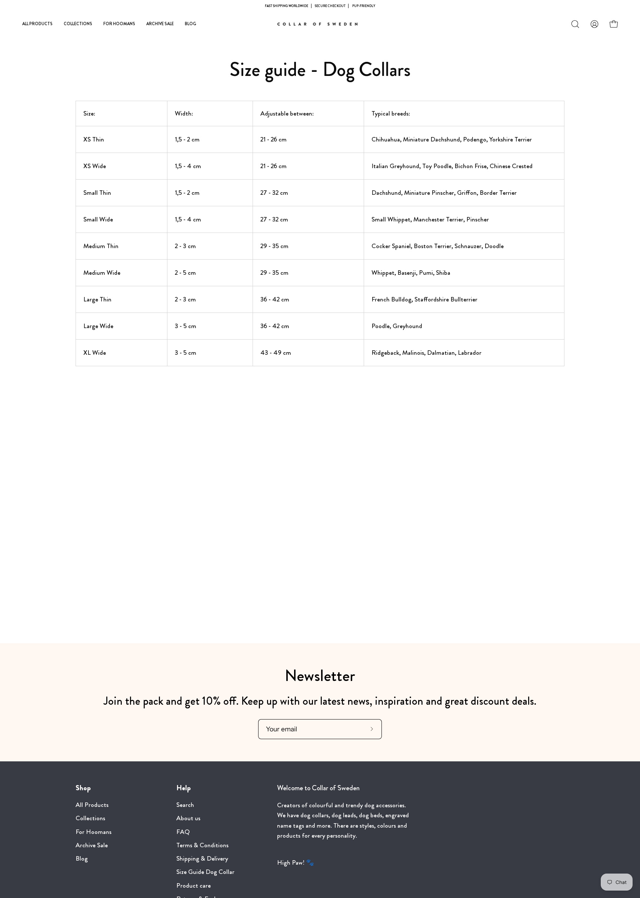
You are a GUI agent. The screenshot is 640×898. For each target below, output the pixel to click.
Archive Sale (92, 845)
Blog (82, 858)
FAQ (183, 832)
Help (183, 788)
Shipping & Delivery (202, 858)
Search (185, 804)
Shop (83, 788)
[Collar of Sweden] (320, 24)
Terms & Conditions (202, 845)
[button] (575, 24)
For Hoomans (93, 832)
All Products (92, 804)
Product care (193, 885)
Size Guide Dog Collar (205, 872)
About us (188, 818)
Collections (90, 818)
